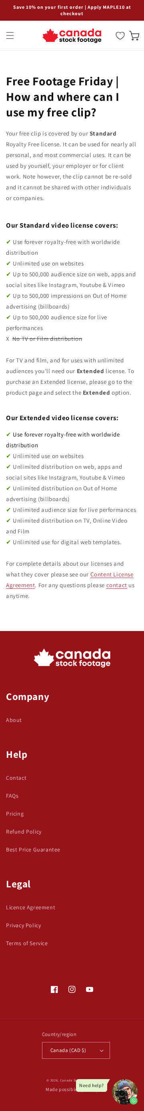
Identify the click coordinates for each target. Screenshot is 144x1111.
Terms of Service (27, 943)
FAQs (12, 795)
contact (116, 585)
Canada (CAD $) (68, 1050)
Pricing (15, 813)
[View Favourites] (120, 35)
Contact (16, 777)
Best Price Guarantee (33, 849)
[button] (10, 35)
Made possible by (72, 1089)
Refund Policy (24, 831)
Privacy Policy (23, 925)
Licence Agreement (30, 907)
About (14, 720)
